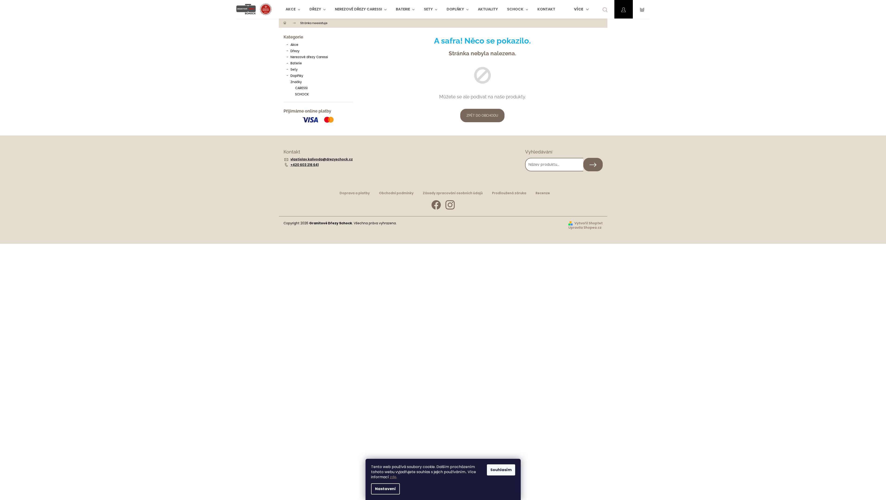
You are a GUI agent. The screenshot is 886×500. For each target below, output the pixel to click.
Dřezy (295, 51)
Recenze (543, 193)
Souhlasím (501, 469)
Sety (294, 69)
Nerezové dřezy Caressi (309, 57)
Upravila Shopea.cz (585, 227)
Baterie (296, 63)
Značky (296, 82)
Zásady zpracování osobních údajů (453, 193)
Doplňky (296, 75)
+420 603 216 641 (304, 164)
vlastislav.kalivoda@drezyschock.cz (321, 159)
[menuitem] (293, 9)
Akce (294, 44)
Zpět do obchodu (482, 115)
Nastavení (385, 488)
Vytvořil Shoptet (588, 223)
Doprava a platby (355, 193)
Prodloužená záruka (509, 193)
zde (393, 477)
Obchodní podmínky (396, 193)
